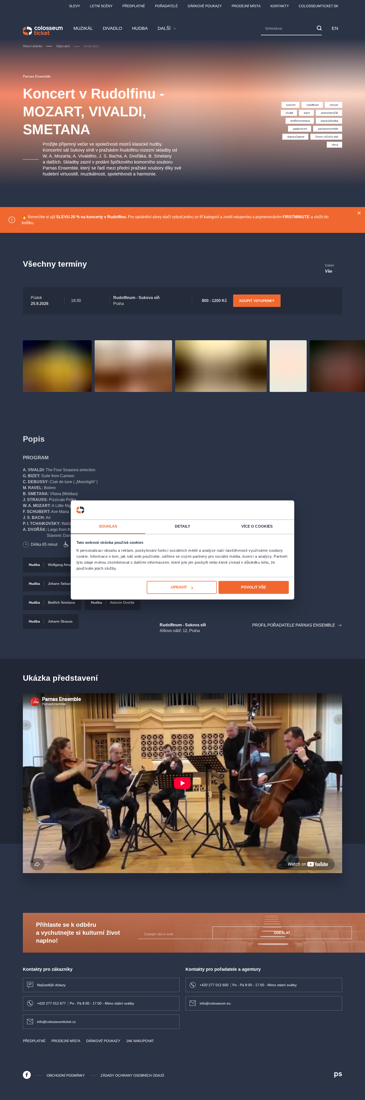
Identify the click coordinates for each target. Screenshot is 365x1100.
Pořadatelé (166, 6)
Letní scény (101, 6)
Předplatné (133, 6)
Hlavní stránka (32, 46)
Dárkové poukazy (205, 6)
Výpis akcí (63, 46)
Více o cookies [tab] (257, 526)
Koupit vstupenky (256, 301)
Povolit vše (253, 587)
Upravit (179, 587)
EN (335, 28)
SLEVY (74, 6)
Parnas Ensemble (37, 76)
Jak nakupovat (140, 1041)
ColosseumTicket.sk (318, 6)
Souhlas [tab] (108, 526)
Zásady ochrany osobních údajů (132, 1075)
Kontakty (279, 6)
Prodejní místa (246, 6)
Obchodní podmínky (66, 1075)
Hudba (140, 28)
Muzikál (83, 28)
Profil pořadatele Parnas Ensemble (293, 625)
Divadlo (112, 28)
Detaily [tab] (182, 526)
